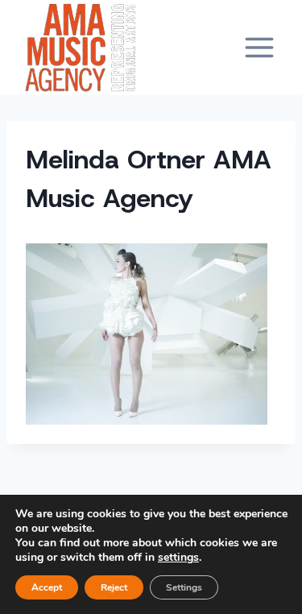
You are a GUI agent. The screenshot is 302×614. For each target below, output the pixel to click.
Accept (46, 587)
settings (178, 557)
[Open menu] (259, 47)
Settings (184, 587)
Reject (114, 587)
